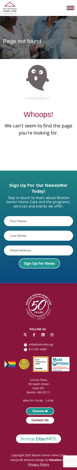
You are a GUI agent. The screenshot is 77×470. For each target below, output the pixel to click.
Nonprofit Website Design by (29, 460)
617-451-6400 (38, 349)
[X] (25, 334)
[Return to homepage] (38, 307)
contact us (40, 420)
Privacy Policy (38, 464)
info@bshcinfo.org (41, 344)
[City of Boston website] (38, 438)
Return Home (38, 152)
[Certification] (26, 364)
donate (38, 411)
